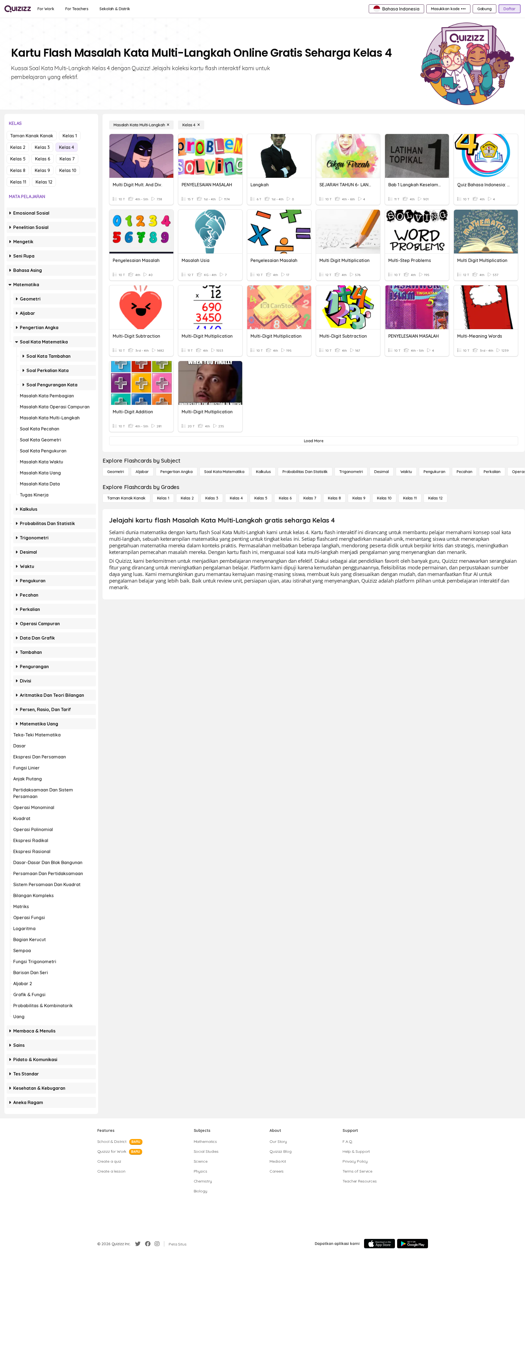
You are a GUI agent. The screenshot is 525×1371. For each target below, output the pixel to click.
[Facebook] (147, 1243)
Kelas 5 (18, 159)
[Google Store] (412, 1243)
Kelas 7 (67, 159)
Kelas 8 (17, 170)
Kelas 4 (66, 147)
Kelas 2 (17, 147)
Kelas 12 (44, 182)
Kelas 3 (42, 147)
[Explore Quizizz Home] (17, 8)
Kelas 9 (42, 170)
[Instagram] (157, 1243)
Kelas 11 (18, 182)
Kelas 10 (67, 170)
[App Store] (379, 1243)
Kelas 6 (42, 159)
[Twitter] (138, 1243)
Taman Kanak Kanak (31, 135)
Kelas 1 (70, 135)
